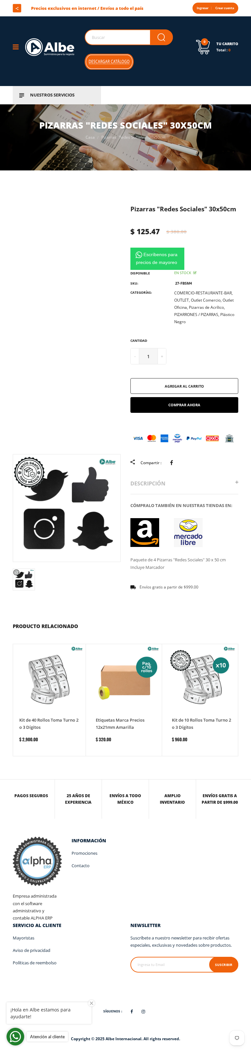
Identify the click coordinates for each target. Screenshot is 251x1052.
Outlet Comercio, (206, 300)
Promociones (84, 853)
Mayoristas (23, 938)
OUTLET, (182, 300)
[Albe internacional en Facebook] (36, 8)
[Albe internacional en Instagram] (47, 8)
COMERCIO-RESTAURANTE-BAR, (203, 293)
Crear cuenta (224, 8)
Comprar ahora (184, 404)
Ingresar (203, 8)
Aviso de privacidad (31, 950)
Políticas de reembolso (35, 963)
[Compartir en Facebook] (172, 462)
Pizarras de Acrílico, (207, 307)
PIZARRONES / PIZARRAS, (196, 314)
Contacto (81, 865)
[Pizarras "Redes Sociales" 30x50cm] (144, 532)
